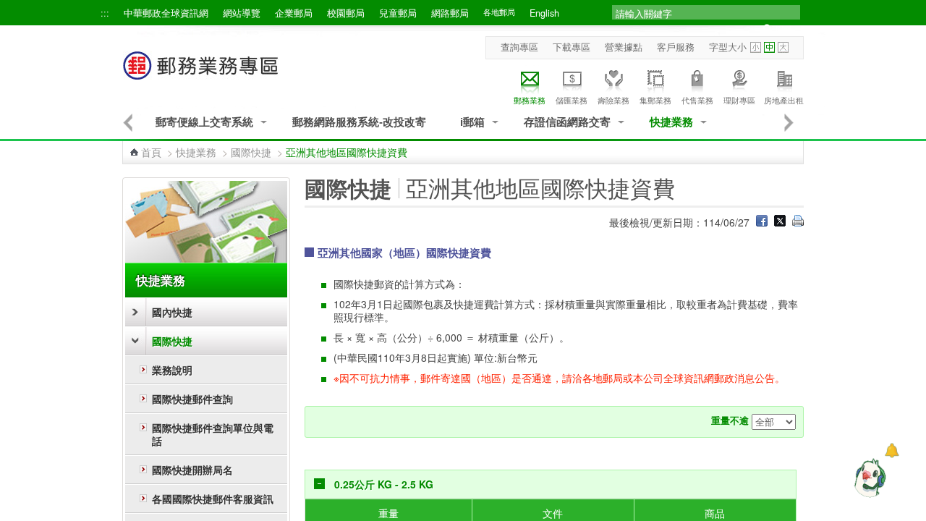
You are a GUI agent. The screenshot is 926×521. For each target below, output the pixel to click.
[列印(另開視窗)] (798, 222)
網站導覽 (241, 13)
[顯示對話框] (892, 450)
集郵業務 (655, 100)
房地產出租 (784, 100)
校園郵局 (346, 13)
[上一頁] (127, 122)
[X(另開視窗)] (780, 222)
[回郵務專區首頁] (201, 73)
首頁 (151, 152)
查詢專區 (519, 47)
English (544, 13)
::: (105, 13)
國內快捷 (172, 312)
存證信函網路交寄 (567, 122)
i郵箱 (472, 122)
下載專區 (571, 47)
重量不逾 (730, 420)
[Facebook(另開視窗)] (762, 222)
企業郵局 (294, 13)
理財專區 (739, 100)
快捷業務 (671, 122)
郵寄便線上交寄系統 (204, 122)
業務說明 (172, 370)
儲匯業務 (571, 100)
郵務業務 (529, 100)
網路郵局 (450, 13)
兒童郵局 (398, 13)
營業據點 (623, 47)
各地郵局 (499, 12)
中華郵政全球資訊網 (166, 13)
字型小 (755, 47)
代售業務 (697, 100)
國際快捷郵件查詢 (192, 398)
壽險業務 (613, 100)
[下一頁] (789, 122)
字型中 (769, 47)
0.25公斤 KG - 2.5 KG (383, 484)
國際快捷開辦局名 (192, 469)
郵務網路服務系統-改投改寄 (359, 122)
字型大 (783, 47)
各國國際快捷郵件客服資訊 (212, 498)
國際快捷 (251, 152)
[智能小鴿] (868, 477)
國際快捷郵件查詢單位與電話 (212, 434)
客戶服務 (675, 47)
